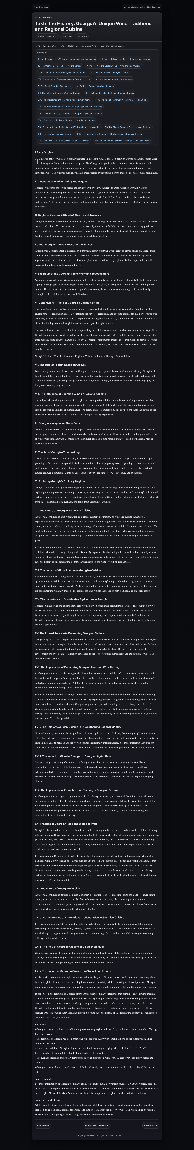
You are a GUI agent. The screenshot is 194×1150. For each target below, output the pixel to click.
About (119, 1135)
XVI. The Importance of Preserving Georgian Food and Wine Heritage (70, 106)
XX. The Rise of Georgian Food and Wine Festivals (128, 127)
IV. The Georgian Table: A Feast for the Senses (59, 66)
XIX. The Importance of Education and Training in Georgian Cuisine (69, 127)
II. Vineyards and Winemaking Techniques (76, 59)
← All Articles (43, 1125)
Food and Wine (43, 18)
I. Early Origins (45, 59)
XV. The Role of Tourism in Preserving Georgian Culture (122, 100)
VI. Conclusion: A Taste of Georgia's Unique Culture (61, 72)
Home (37, 46)
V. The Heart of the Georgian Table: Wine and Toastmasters (113, 66)
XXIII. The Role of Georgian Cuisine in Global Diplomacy (63, 140)
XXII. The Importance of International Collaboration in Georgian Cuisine (109, 134)
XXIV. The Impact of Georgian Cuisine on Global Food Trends (123, 140)
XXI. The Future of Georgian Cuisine (54, 134)
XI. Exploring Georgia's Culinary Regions (95, 86)
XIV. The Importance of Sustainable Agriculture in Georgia (65, 100)
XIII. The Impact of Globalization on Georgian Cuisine (109, 93)
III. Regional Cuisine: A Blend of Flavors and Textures (125, 59)
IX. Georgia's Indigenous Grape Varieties (114, 79)
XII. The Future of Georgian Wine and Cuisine (59, 93)
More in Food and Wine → (96, 1125)
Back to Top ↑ (150, 1125)
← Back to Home (41, 7)
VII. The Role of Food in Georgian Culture (109, 72)
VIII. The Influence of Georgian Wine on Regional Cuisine (64, 79)
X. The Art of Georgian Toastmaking (54, 86)
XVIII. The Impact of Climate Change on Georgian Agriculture (66, 120)
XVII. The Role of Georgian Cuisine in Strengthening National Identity (70, 113)
